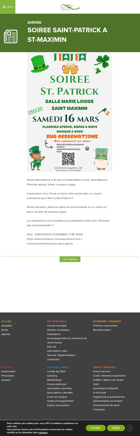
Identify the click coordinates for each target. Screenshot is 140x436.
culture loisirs (57, 367)
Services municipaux (58, 330)
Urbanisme (53, 359)
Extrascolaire (8, 371)
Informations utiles (57, 351)
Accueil (6, 321)
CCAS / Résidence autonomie (109, 375)
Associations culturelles (60, 392)
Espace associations (58, 405)
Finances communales (105, 325)
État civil (51, 346)
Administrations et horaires (108, 401)
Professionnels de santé (106, 405)
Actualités (6, 325)
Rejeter (116, 428)
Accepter (96, 428)
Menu (10, 7)
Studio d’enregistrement (60, 401)
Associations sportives (59, 388)
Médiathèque (54, 380)
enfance (7, 367)
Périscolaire (7, 375)
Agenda (5, 334)
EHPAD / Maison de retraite (108, 380)
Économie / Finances (107, 321)
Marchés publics (102, 330)
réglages (43, 432)
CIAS (96, 384)
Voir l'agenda (70, 259)
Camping (52, 375)
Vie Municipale (57, 321)
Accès (4, 330)
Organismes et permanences (109, 397)
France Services (101, 371)
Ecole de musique (57, 397)
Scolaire (5, 380)
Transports (99, 409)
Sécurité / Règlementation (61, 355)
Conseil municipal (56, 325)
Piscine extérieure (56, 384)
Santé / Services (104, 367)
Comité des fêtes (56, 371)
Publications (53, 334)
